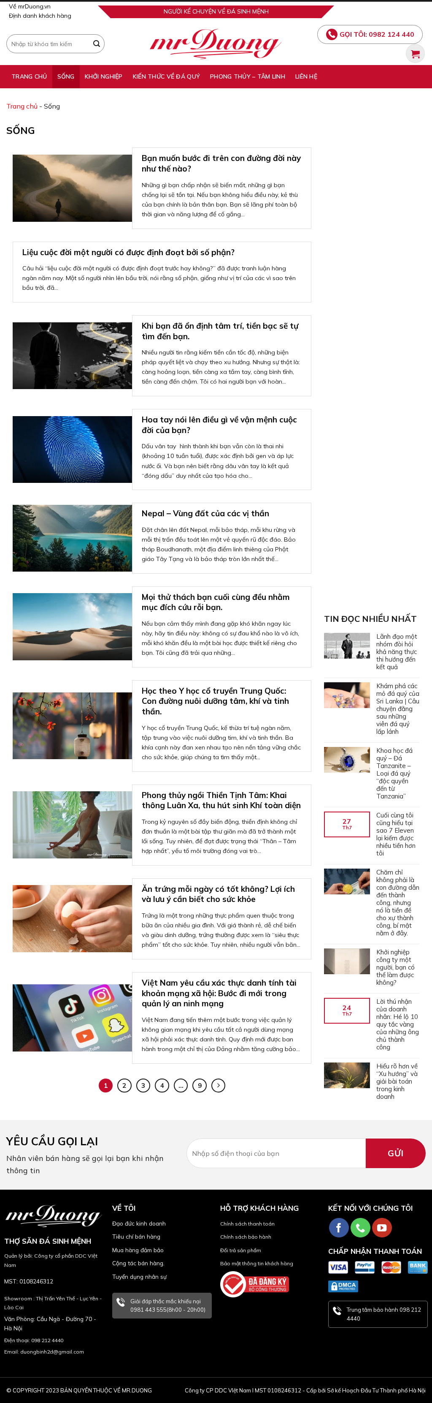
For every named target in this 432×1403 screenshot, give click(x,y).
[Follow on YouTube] (382, 1228)
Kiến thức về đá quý (166, 76)
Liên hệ (306, 76)
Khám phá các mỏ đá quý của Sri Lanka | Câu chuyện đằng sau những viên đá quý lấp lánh (397, 709)
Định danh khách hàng (40, 15)
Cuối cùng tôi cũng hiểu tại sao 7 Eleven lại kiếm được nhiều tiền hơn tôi (396, 834)
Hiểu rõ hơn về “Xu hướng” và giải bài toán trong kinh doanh (397, 1081)
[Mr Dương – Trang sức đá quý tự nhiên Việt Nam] (216, 44)
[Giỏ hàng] (415, 53)
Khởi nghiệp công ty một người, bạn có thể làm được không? (395, 967)
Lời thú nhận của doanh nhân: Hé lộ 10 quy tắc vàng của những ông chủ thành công (397, 1024)
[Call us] (360, 1228)
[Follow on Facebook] (339, 1228)
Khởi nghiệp (104, 76)
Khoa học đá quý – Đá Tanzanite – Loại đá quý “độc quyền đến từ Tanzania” (394, 773)
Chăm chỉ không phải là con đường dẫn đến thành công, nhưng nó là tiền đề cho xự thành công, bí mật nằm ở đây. (397, 903)
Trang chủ (29, 76)
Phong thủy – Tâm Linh (247, 76)
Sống (66, 76)
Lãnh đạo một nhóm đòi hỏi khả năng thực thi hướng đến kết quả (396, 652)
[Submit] (96, 44)
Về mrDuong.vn (30, 6)
